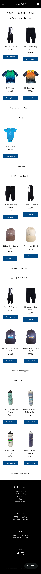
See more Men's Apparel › (20, 371)
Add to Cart (10, 258)
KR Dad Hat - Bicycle (31, 246)
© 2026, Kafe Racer (12, 568)
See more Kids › (20, 166)
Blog (20, 499)
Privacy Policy (20, 502)
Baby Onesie (10, 146)
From (10, 456)
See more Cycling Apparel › (20, 108)
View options (10, 56)
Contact (20, 496)
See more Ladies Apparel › (20, 268)
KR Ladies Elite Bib (31, 205)
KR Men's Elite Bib (10, 47)
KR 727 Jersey (10, 88)
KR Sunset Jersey (30, 88)
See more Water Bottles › (20, 473)
